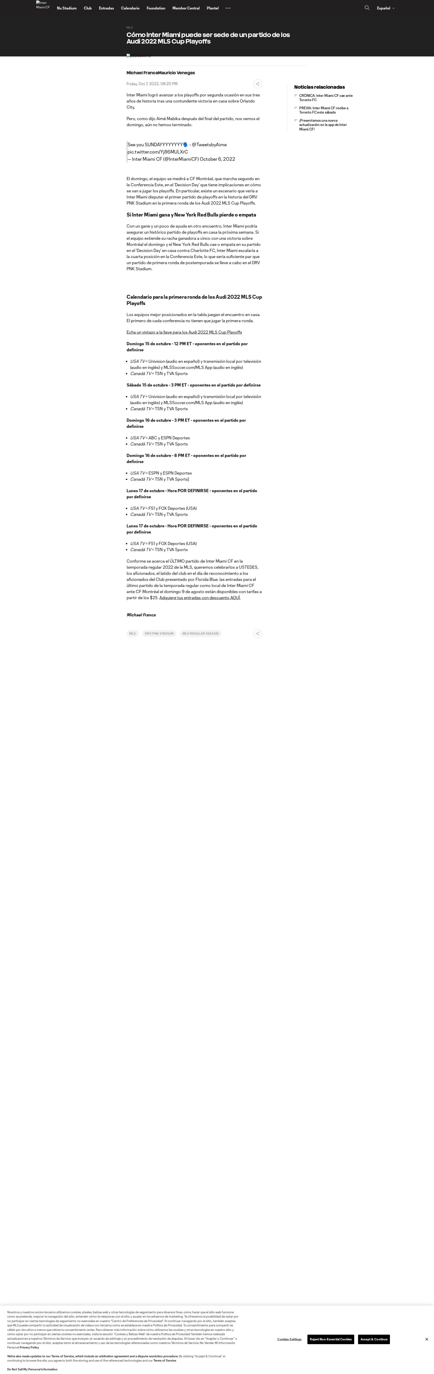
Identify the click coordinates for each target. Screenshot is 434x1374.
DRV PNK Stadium (159, 633)
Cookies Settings (289, 1339)
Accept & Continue (374, 1339)
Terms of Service (62, 1356)
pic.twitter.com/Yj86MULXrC (157, 151)
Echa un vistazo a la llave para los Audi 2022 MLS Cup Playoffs (184, 332)
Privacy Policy (29, 1347)
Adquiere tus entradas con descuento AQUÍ (199, 597)
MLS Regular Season (200, 633)
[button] (228, 8)
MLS (132, 633)
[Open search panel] (367, 8)
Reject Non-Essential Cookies (331, 1339)
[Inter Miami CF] (44, 8)
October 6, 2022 (217, 159)
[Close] (427, 1339)
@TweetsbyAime (209, 144)
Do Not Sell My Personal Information (32, 1369)
